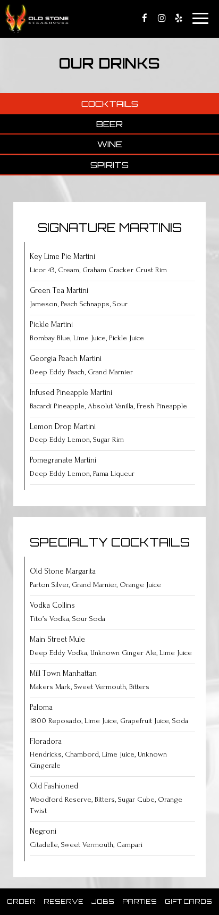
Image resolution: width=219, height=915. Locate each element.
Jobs (102, 901)
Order (21, 901)
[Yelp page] (178, 18)
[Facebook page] (144, 18)
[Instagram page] (161, 18)
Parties (139, 901)
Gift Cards (188, 901)
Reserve (63, 901)
